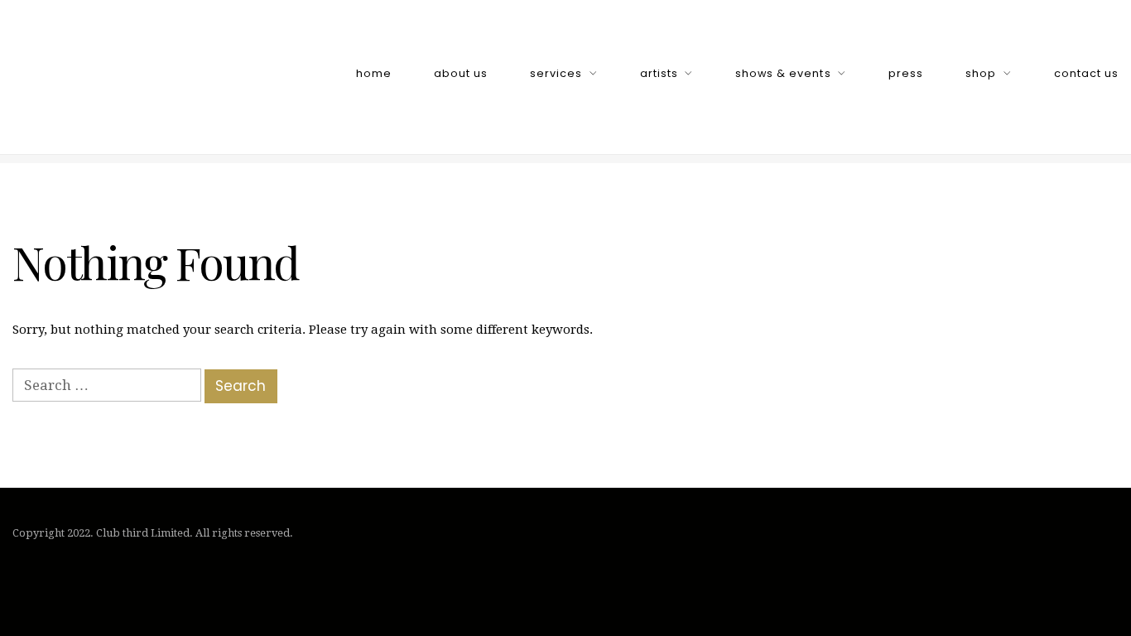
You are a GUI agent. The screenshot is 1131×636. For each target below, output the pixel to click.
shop (980, 73)
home (374, 73)
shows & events (782, 73)
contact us (1086, 73)
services (556, 73)
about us (461, 73)
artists (659, 73)
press (905, 73)
